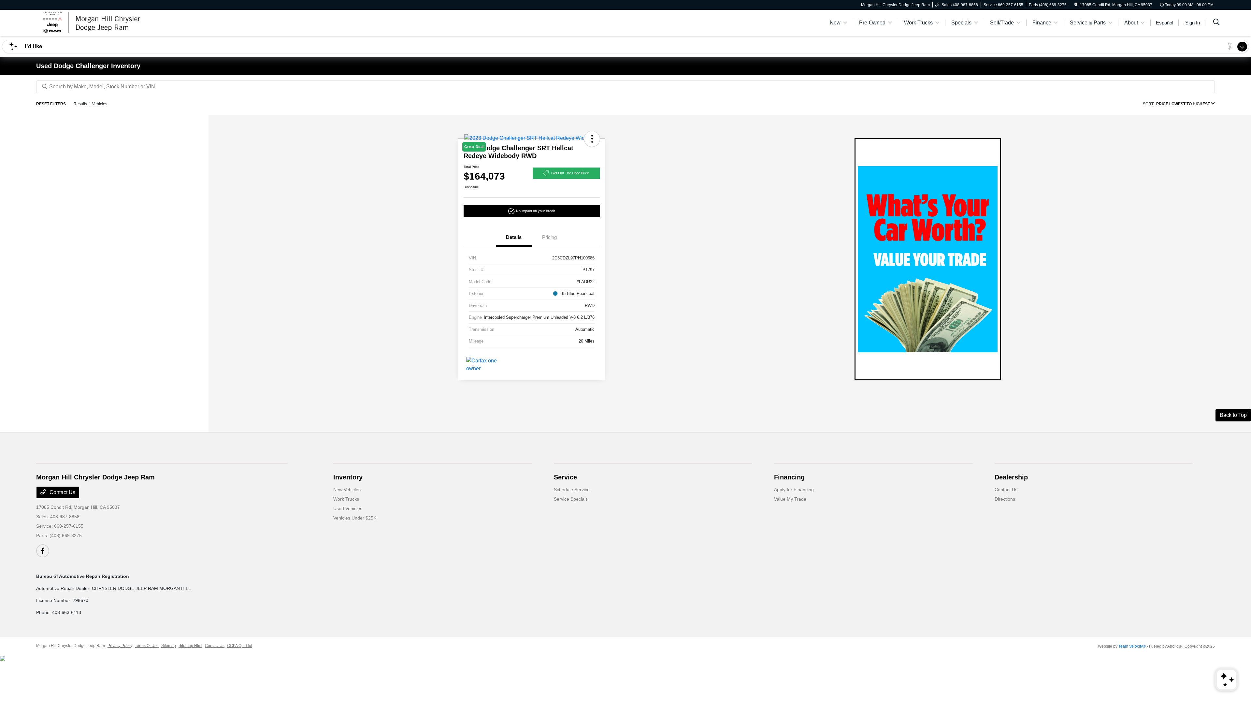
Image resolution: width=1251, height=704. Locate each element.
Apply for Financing (794, 489)
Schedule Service (572, 489)
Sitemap (168, 645)
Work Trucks (346, 499)
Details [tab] (514, 237)
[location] (1075, 5)
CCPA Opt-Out (239, 645)
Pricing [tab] (549, 237)
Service (565, 477)
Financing (789, 477)
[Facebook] (42, 550)
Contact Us (61, 492)
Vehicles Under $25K (354, 518)
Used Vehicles (347, 508)
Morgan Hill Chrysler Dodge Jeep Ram (70, 645)
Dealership (1011, 477)
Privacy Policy (120, 645)
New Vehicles (347, 489)
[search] (1216, 23)
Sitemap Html (190, 645)
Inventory (348, 477)
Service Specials (571, 499)
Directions (1005, 499)
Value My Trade (790, 499)
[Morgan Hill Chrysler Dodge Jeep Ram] (92, 22)
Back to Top (1233, 415)
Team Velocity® (1132, 646)
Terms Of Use (147, 645)
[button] (532, 211)
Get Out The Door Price (570, 173)
